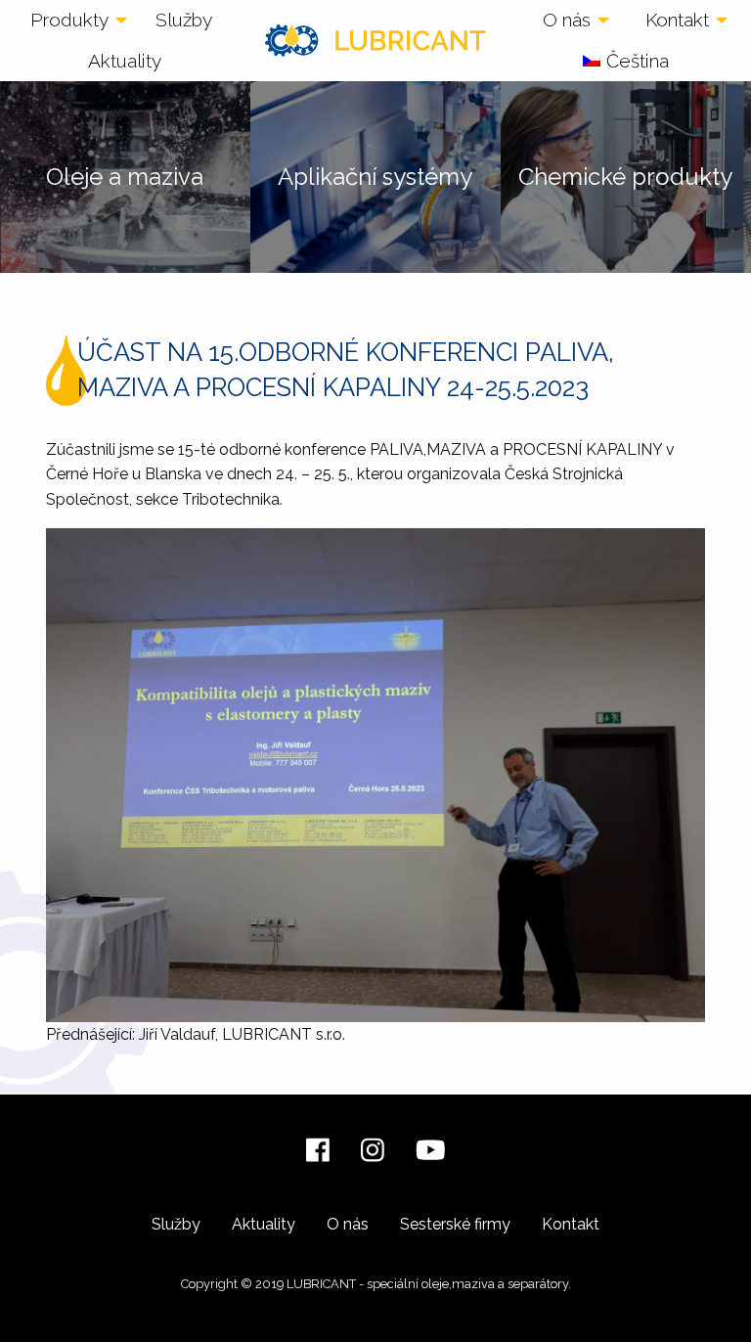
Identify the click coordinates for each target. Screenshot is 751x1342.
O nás (567, 19)
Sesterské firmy (455, 1224)
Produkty (69, 19)
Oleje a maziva (124, 176)
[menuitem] (73, 20)
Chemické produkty (625, 176)
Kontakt (677, 19)
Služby (183, 19)
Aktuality (124, 60)
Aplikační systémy (375, 176)
